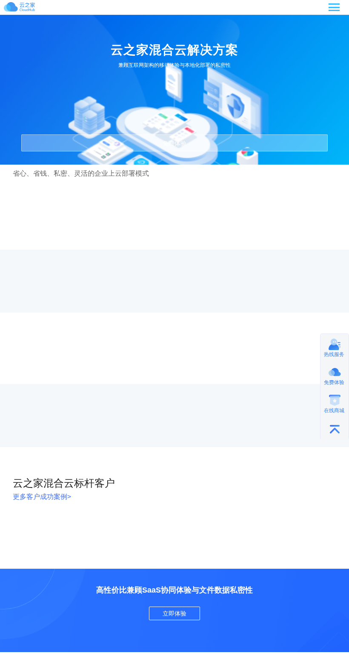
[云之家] (29, 8)
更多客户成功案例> (42, 496)
